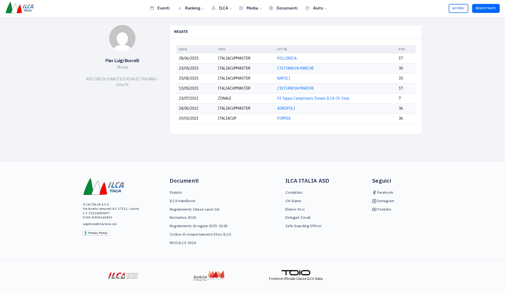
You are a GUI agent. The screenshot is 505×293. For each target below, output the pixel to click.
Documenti (287, 8)
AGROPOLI (286, 108)
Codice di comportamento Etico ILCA (200, 234)
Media (252, 8)
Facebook (384, 192)
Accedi (458, 8)
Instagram (385, 200)
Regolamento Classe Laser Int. (195, 209)
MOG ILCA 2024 (183, 242)
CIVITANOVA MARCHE (295, 68)
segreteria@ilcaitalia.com (100, 224)
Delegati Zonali (298, 217)
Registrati (486, 8)
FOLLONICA (287, 58)
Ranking (192, 8)
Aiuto (318, 8)
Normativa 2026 (183, 217)
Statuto (176, 192)
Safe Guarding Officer (303, 225)
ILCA (223, 8)
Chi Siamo (293, 200)
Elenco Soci (295, 209)
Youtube (383, 209)
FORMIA (284, 118)
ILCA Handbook (182, 200)
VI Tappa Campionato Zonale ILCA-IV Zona (313, 98)
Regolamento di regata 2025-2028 (199, 225)
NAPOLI (283, 78)
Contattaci (294, 192)
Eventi (164, 8)
